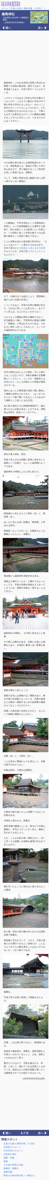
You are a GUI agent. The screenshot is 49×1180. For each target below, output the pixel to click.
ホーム (5, 8)
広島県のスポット (12, 1147)
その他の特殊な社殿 (13, 1165)
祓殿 (6, 1161)
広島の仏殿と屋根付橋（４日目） (26, 8)
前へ (8, 27)
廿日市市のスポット (13, 1150)
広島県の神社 (10, 1154)
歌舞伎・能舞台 (11, 1168)
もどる (24, 1132)
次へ (40, 27)
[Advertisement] (24, 55)
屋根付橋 (8, 1172)
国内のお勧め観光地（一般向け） (20, 1175)
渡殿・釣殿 (9, 1158)
